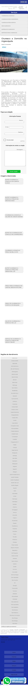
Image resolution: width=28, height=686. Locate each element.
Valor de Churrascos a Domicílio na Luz (12, 322)
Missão (14, 661)
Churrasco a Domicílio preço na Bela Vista (12, 251)
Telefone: (20, 132)
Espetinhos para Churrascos (9, 32)
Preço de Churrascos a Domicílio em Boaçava (12, 304)
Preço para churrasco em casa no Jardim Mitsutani (13, 286)
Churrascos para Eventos (9, 22)
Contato (14, 670)
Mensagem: (20, 149)
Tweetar (4, 47)
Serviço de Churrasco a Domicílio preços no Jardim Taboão (13, 340)
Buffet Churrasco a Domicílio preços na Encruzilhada (12, 199)
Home (14, 652)
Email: (7, 127)
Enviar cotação (14, 171)
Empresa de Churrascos (8, 29)
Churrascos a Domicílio (8, 15)
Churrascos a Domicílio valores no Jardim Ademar (14, 215)
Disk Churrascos (6, 25)
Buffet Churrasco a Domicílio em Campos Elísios (12, 181)
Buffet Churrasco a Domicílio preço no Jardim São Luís (11, 269)
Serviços (14, 12)
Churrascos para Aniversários (10, 19)
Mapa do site (14, 674)
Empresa (14, 656)
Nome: (21, 120)
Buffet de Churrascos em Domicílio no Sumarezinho (14, 233)
